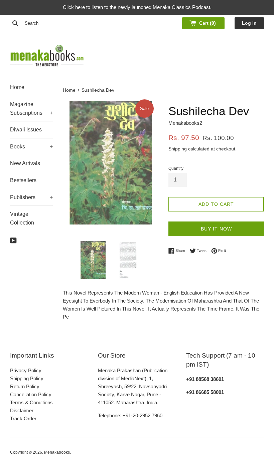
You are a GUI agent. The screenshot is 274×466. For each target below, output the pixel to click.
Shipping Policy (26, 378)
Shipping (177, 148)
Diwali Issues (26, 129)
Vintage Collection (22, 218)
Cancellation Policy (30, 394)
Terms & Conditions (31, 402)
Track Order (23, 418)
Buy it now (216, 228)
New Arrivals (25, 163)
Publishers (31, 197)
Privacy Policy (25, 370)
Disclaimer (21, 410)
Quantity (175, 168)
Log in (249, 23)
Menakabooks (57, 452)
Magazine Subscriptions (31, 108)
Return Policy (24, 386)
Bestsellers (23, 180)
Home (17, 87)
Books (31, 146)
